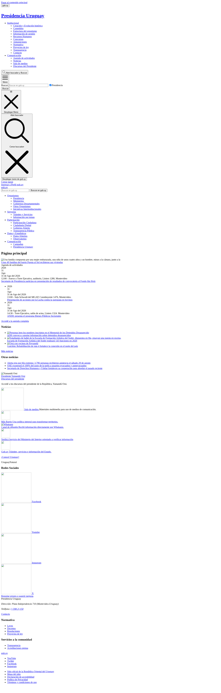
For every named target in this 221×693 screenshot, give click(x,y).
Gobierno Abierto (21, 228)
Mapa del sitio (14, 674)
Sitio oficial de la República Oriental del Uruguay (30, 671)
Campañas (18, 244)
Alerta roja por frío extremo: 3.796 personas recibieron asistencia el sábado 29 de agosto (49, 363)
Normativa (18, 44)
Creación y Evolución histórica (28, 25)
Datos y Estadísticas (16, 233)
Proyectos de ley (21, 47)
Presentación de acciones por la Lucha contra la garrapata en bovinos (39, 300)
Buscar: (4, 85)
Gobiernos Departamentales (26, 203)
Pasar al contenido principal (14, 2)
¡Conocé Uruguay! (10, 457)
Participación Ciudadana (24, 222)
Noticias (17, 61)
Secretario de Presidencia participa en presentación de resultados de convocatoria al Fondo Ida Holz (48, 281)
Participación (13, 220)
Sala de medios (20, 63)
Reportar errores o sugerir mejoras (17, 596)
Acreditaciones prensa (17, 648)
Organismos (13, 195)
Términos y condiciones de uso (22, 682)
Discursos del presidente (12, 379)
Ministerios (18, 201)
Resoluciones (13, 631)
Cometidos (18, 28)
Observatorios (19, 238)
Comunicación (14, 55)
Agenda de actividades (24, 58)
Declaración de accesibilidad (20, 677)
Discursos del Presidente (24, 66)
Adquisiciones (20, 42)
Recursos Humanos (22, 36)
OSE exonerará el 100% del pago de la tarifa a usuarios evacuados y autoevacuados (46, 365)
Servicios (11, 212)
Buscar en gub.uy (38, 190)
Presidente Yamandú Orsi (13, 376)
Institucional (13, 23)
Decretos (11, 628)
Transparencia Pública (23, 230)
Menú (5, 82)
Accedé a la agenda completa (15, 321)
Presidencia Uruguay (23, 247)
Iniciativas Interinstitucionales (27, 209)
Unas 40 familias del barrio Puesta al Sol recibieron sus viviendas (32, 262)
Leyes (10, 625)
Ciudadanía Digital (22, 225)
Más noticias (7, 351)
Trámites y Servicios (22, 214)
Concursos (18, 39)
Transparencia (19, 50)
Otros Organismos (22, 206)
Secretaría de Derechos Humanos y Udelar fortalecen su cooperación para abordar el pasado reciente (54, 368)
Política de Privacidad (17, 679)
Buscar (16, 73)
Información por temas (24, 217)
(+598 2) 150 (17, 609)
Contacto (17, 52)
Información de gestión (24, 34)
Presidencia (57, 85)
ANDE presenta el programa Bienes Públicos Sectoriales (34, 316)
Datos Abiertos (20, 236)
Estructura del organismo (25, 31)
